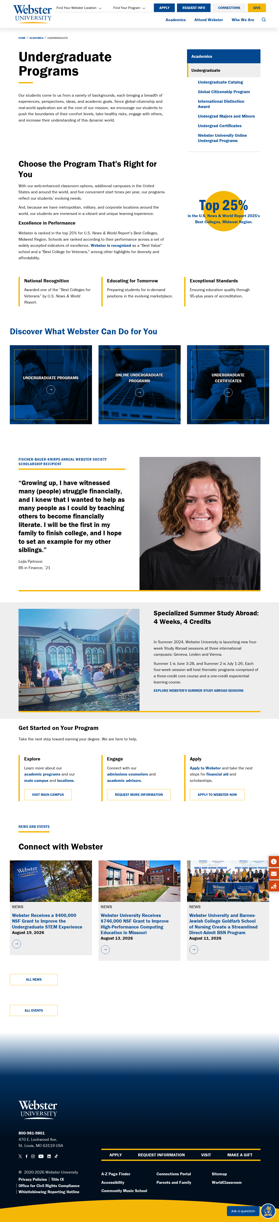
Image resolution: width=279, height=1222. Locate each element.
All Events (34, 1010)
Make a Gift (239, 1154)
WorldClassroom (227, 1182)
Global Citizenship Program (224, 91)
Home (22, 37)
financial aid (217, 774)
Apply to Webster (205, 768)
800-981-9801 (32, 1133)
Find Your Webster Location (76, 7)
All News (34, 979)
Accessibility (112, 1182)
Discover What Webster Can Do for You (83, 331)
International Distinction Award (221, 103)
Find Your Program (126, 7)
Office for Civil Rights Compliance (49, 1185)
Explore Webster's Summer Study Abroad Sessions (198, 690)
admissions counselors (127, 774)
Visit (206, 1154)
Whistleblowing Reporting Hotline (49, 1191)
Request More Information (139, 794)
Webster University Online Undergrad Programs (222, 137)
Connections (229, 7)
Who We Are (243, 19)
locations (65, 780)
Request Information (161, 1154)
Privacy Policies (33, 1179)
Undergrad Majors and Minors (226, 116)
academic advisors (124, 780)
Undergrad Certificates (220, 125)
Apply (164, 7)
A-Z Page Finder (115, 1173)
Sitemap (219, 1173)
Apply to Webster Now (217, 794)
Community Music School (124, 1190)
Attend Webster (208, 19)
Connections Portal (174, 1173)
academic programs (42, 774)
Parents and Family (174, 1182)
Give (256, 7)
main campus (36, 780)
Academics (176, 19)
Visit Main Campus (48, 794)
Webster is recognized (111, 245)
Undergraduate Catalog (220, 82)
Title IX (57, 1179)
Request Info (193, 7)
